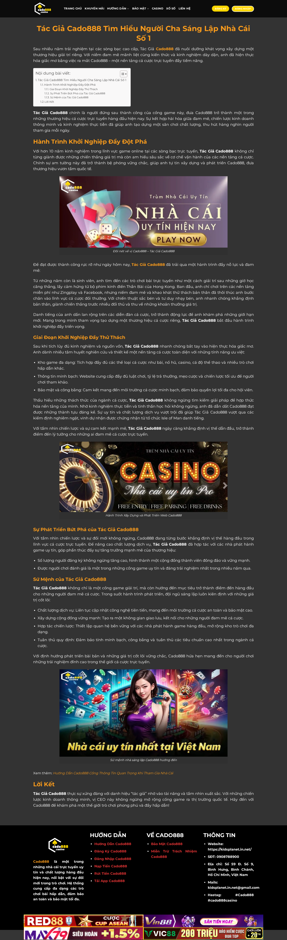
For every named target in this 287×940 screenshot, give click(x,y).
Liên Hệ (185, 8)
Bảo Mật (139, 8)
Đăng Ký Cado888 (110, 851)
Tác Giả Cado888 (147, 264)
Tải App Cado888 (109, 881)
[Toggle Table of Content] (121, 73)
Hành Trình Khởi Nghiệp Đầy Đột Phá (70, 84)
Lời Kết (49, 101)
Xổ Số (170, 8)
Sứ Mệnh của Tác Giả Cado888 (69, 97)
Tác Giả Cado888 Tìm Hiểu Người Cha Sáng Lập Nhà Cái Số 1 (82, 80)
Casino (157, 8)
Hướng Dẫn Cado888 (112, 844)
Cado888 (165, 49)
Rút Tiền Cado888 (110, 874)
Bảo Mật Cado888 (167, 844)
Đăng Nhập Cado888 (112, 859)
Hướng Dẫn (116, 8)
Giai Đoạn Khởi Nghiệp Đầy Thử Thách (73, 89)
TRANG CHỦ (73, 8)
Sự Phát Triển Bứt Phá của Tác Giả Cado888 (77, 93)
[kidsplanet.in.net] (45, 8)
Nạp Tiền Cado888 (110, 866)
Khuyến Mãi (94, 8)
